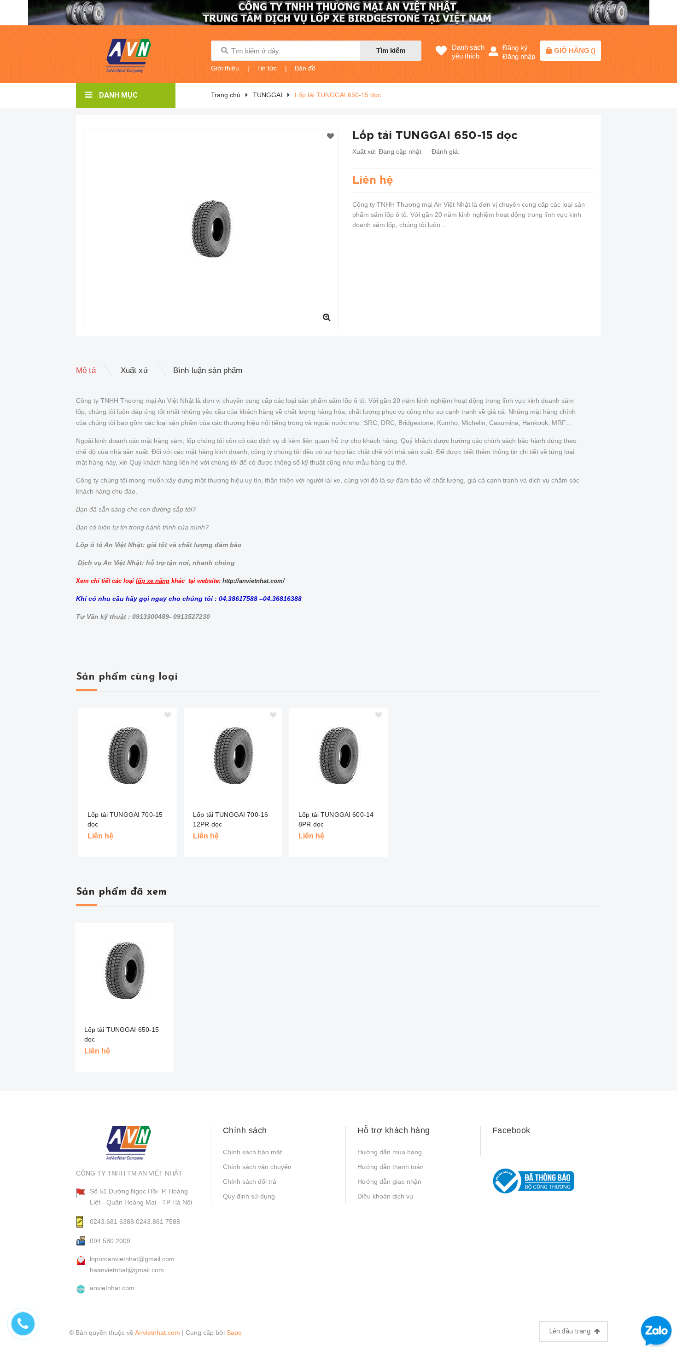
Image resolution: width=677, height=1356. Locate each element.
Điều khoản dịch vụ (385, 1196)
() (574, 50)
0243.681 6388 (112, 1221)
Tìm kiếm (390, 50)
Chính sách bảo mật (252, 1152)
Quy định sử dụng (249, 1196)
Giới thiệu (225, 68)
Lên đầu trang (570, 1331)
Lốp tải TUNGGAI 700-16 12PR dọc (230, 819)
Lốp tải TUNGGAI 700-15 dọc (125, 819)
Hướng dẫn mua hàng (389, 1152)
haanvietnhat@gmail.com (127, 1270)
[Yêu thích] (330, 136)
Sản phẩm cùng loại (127, 677)
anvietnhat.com (112, 1288)
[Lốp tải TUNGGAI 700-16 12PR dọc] (233, 755)
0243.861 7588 (158, 1221)
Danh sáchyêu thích (468, 51)
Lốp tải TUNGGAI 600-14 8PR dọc (336, 819)
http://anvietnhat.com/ (253, 580)
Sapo (234, 1332)
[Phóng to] (326, 317)
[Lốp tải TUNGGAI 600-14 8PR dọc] (338, 755)
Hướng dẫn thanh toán (390, 1166)
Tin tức (267, 68)
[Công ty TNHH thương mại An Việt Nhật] (136, 1142)
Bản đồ (305, 68)
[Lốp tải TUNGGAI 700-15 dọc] (127, 755)
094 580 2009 (110, 1241)
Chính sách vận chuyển (257, 1166)
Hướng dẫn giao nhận (389, 1181)
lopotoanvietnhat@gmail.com (132, 1259)
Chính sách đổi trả (249, 1181)
